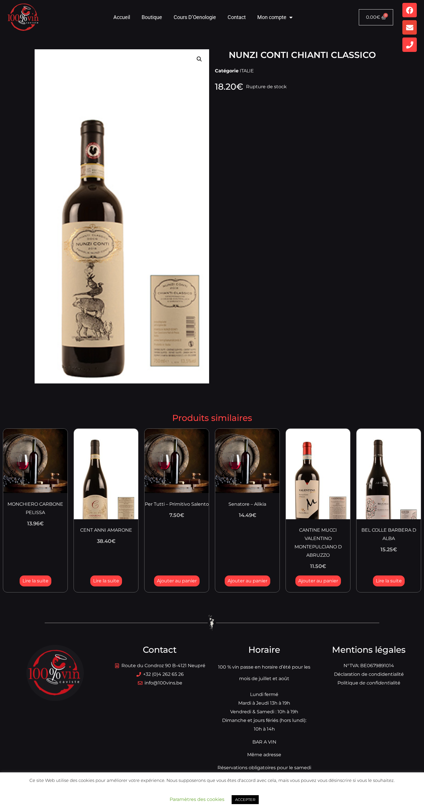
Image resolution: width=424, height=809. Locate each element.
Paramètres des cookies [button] (197, 799)
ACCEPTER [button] (245, 799)
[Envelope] (409, 27)
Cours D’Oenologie (195, 17)
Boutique (152, 17)
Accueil (121, 17)
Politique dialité (368, 683)
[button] (199, 59)
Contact (237, 17)
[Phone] (409, 44)
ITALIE (247, 71)
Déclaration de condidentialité (369, 674)
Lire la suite (35, 581)
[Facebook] (409, 10)
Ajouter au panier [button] (177, 581)
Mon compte (271, 17)
